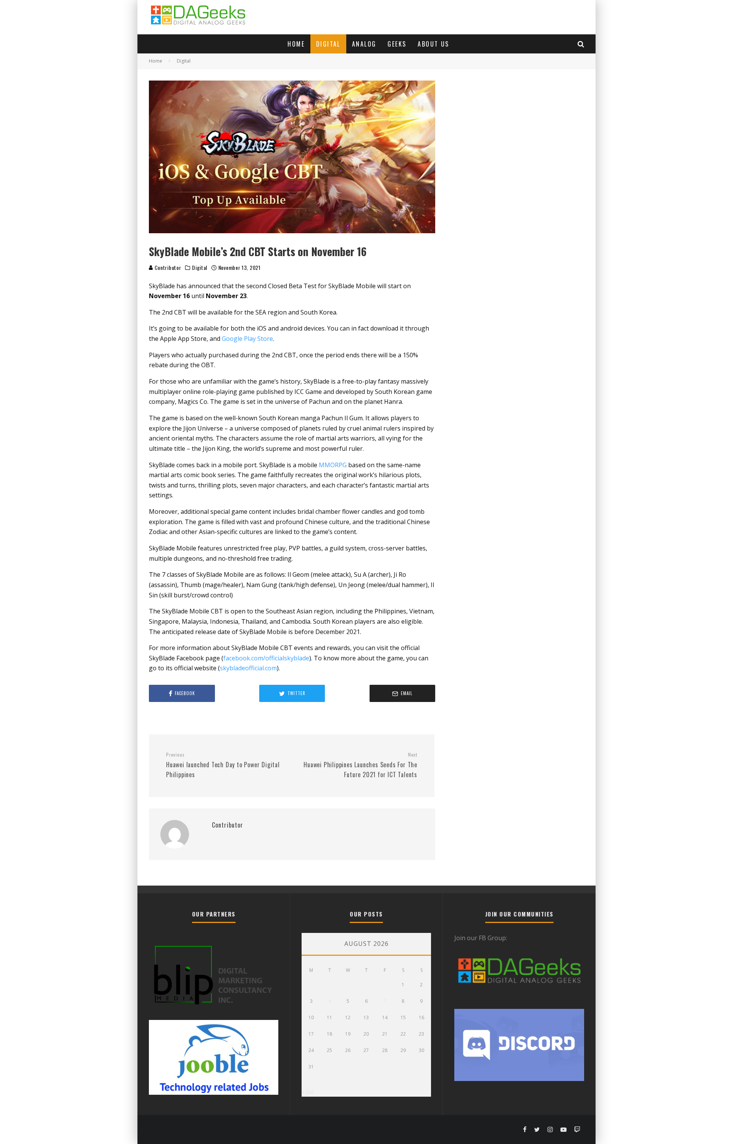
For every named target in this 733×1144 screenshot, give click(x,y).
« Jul (307, 1092)
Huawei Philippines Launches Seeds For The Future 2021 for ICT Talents (360, 765)
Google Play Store (247, 338)
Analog (364, 43)
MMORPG (333, 465)
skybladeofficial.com (248, 668)
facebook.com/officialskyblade (266, 658)
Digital (328, 43)
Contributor (167, 267)
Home (296, 43)
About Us (433, 43)
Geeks (396, 43)
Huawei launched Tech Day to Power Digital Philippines (223, 765)
